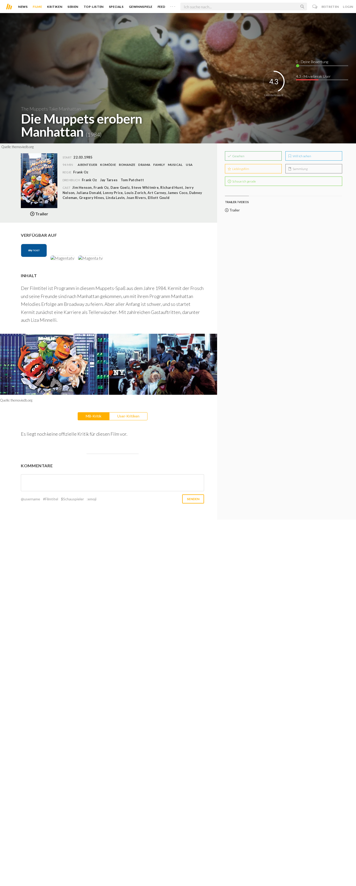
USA (189, 165)
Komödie (108, 165)
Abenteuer (87, 165)
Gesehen (238, 156)
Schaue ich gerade (244, 181)
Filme (37, 6)
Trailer (234, 210)
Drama (144, 165)
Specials (116, 6)
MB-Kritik (93, 416)
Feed (161, 6)
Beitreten (330, 6)
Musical (175, 165)
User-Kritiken (128, 416)
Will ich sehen (301, 156)
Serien (72, 6)
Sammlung (300, 169)
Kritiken (54, 6)
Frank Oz (89, 180)
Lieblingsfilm (240, 169)
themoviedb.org (23, 147)
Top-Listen (94, 6)
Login (348, 6)
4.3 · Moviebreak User (313, 76)
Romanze (127, 165)
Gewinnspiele (140, 6)
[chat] (315, 6)
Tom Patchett (132, 180)
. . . (172, 5)
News (23, 6)
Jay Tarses (109, 180)
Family (159, 165)
